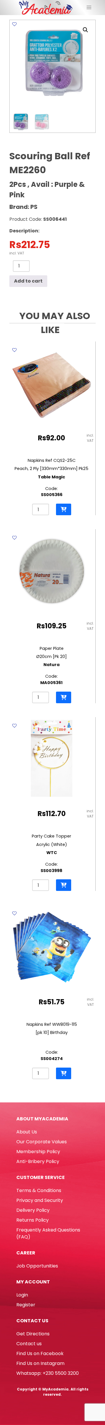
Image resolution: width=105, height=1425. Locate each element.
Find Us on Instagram (40, 1363)
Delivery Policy (33, 1210)
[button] (85, 30)
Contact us (29, 1343)
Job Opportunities (37, 1266)
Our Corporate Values (41, 1141)
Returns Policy (32, 1220)
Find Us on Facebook (40, 1353)
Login (22, 1295)
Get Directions (33, 1333)
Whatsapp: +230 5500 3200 (47, 1373)
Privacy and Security (39, 1200)
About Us (26, 1132)
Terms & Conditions (38, 1190)
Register (25, 1304)
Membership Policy (38, 1151)
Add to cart (28, 281)
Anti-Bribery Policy (37, 1161)
